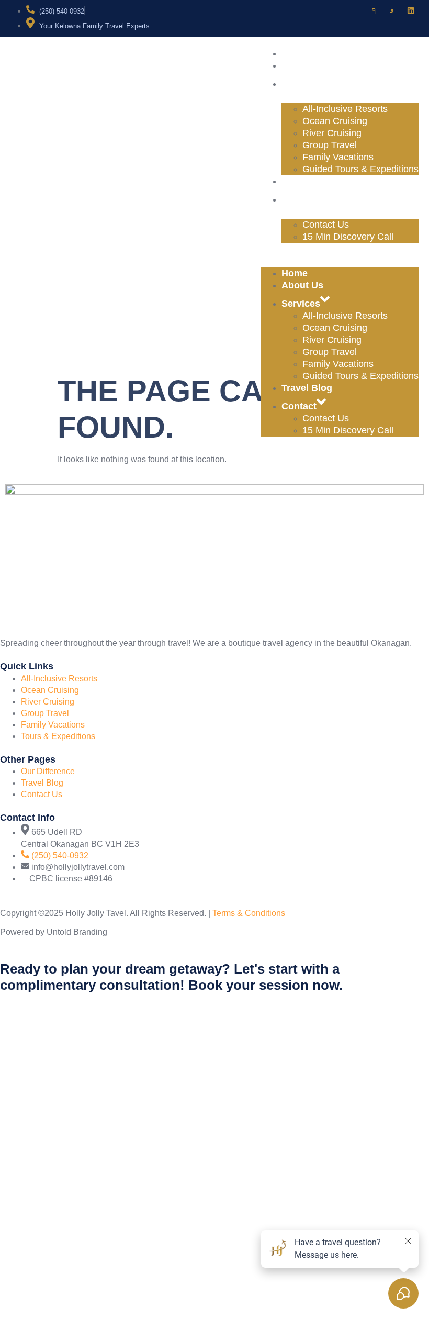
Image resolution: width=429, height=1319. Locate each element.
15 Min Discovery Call (347, 236)
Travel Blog (320, 181)
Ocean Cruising (334, 121)
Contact (312, 199)
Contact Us (325, 224)
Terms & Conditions (248, 913)
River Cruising (332, 133)
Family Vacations (338, 157)
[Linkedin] (410, 10)
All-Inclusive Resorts (345, 109)
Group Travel (329, 145)
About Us (315, 65)
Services (314, 84)
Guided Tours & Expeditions (360, 169)
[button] (340, 248)
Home (308, 53)
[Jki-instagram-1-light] (392, 10)
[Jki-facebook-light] (373, 10)
